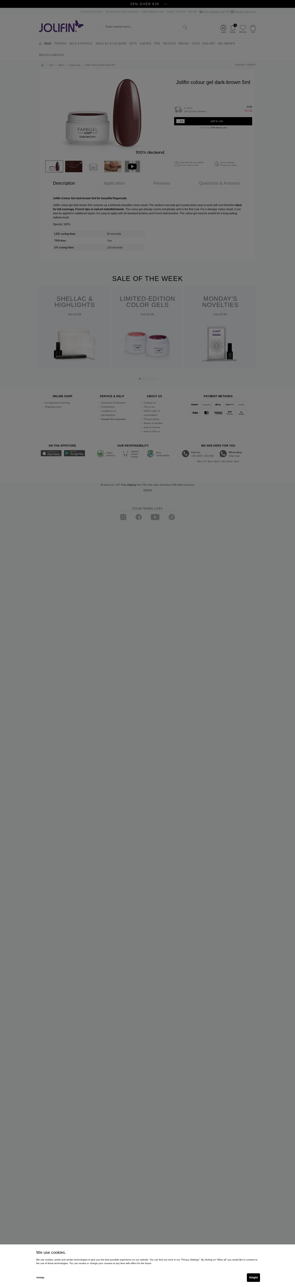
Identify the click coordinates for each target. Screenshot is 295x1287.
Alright (253, 1277)
